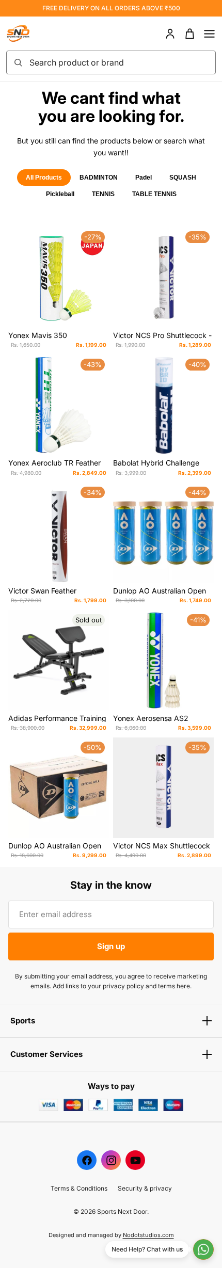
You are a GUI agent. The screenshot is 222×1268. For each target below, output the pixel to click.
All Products (44, 177)
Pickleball (60, 194)
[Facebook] (87, 1160)
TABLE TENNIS (154, 194)
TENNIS (103, 194)
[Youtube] (135, 1160)
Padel (143, 177)
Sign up (111, 946)
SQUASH (182, 177)
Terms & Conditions (79, 1188)
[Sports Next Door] (29, 33)
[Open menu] (209, 33)
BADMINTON (99, 177)
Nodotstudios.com (148, 1235)
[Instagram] (111, 1160)
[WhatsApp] (203, 1249)
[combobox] (119, 62)
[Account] (170, 33)
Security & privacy (145, 1188)
